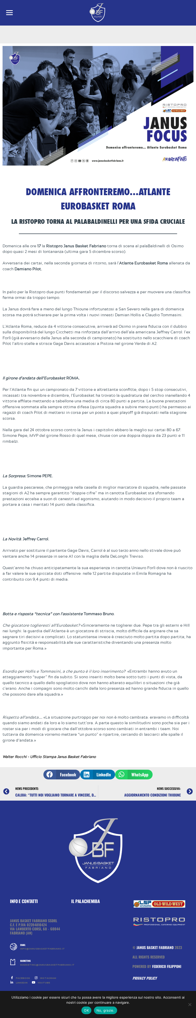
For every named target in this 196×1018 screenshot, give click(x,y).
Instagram (47, 978)
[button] (61, 775)
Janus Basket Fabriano (155, 947)
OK (86, 1010)
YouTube (43, 982)
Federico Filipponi (166, 966)
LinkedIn (21, 982)
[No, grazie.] (189, 1004)
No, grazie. (105, 1010)
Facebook (22, 978)
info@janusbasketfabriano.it (42, 948)
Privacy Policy (144, 978)
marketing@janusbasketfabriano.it (42, 965)
